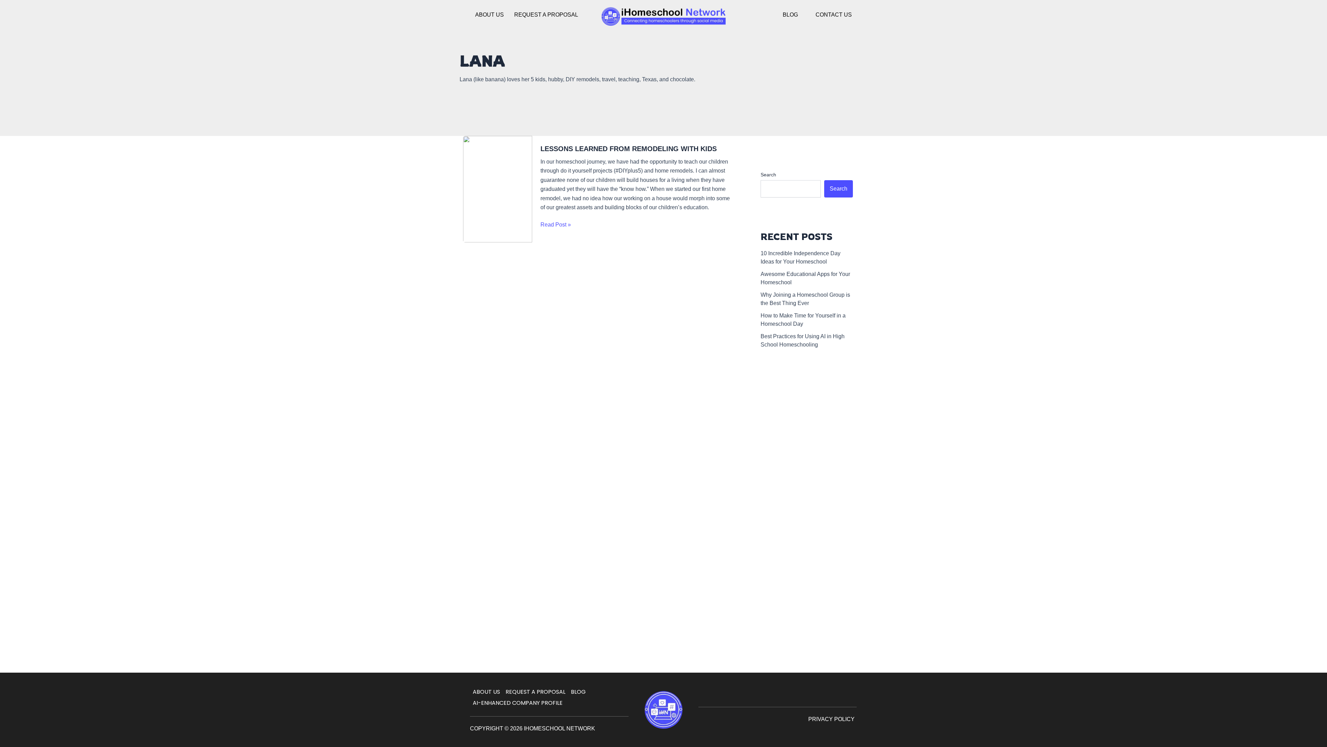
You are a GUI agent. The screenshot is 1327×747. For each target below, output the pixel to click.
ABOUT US (489, 15)
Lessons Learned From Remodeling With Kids (628, 149)
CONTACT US (834, 15)
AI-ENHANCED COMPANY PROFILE (518, 703)
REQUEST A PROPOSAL (546, 15)
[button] (794, 15)
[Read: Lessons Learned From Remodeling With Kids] (497, 189)
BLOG (790, 15)
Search (768, 174)
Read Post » (555, 224)
